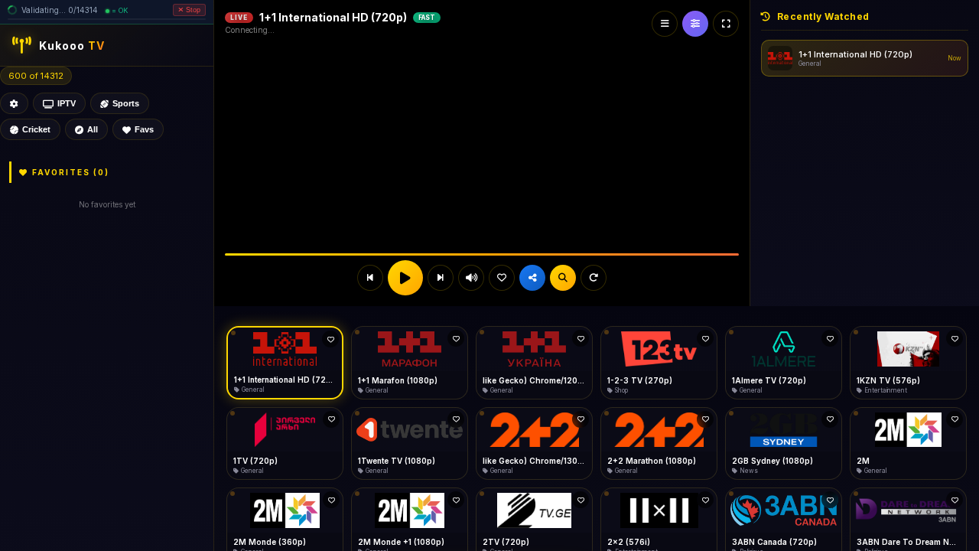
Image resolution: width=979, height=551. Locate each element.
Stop (191, 17)
